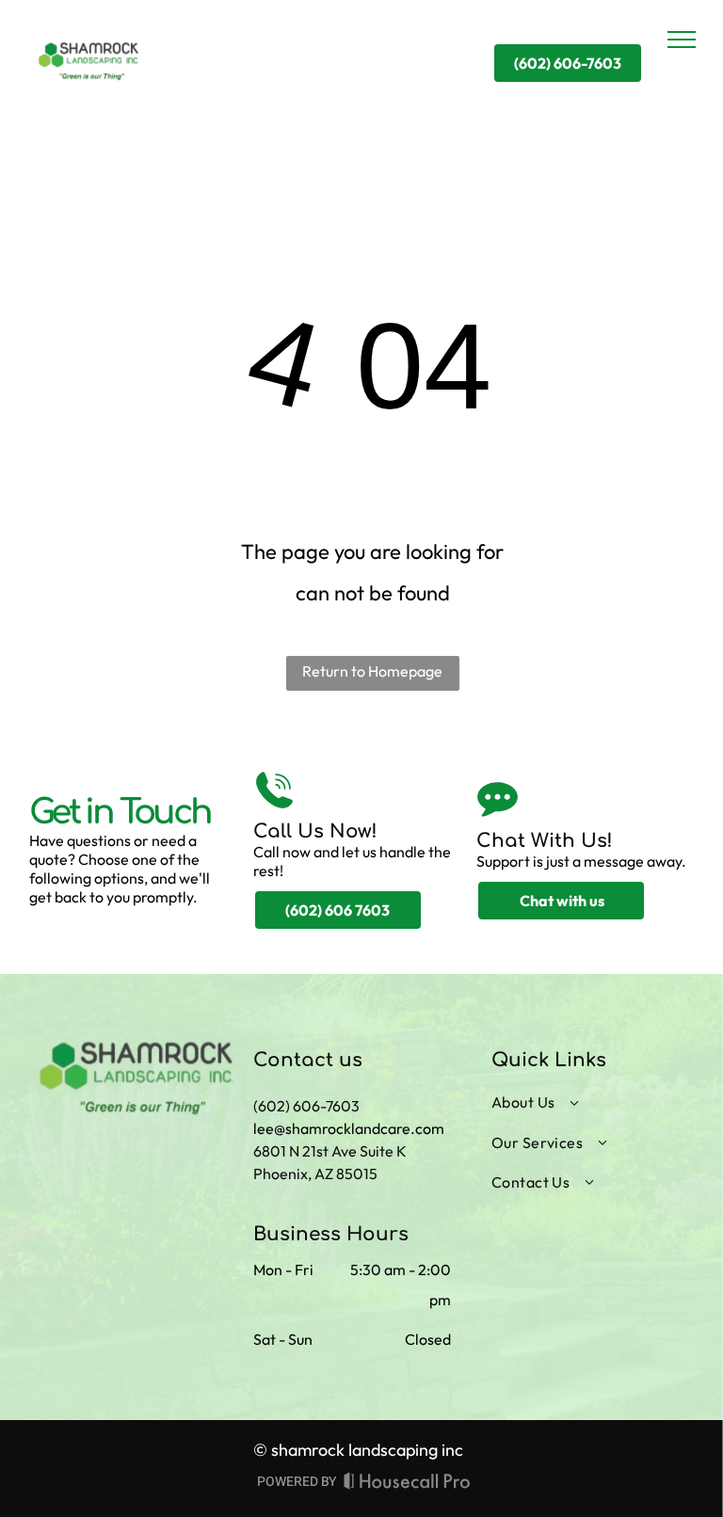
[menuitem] (581, 1102)
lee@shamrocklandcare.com (348, 1128)
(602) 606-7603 (306, 1105)
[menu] (681, 39)
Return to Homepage (372, 671)
